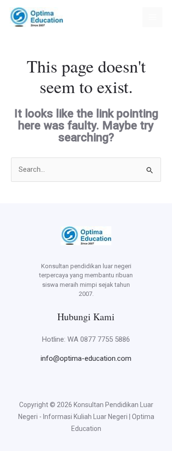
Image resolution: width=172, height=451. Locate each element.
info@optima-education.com (86, 358)
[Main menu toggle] (152, 17)
